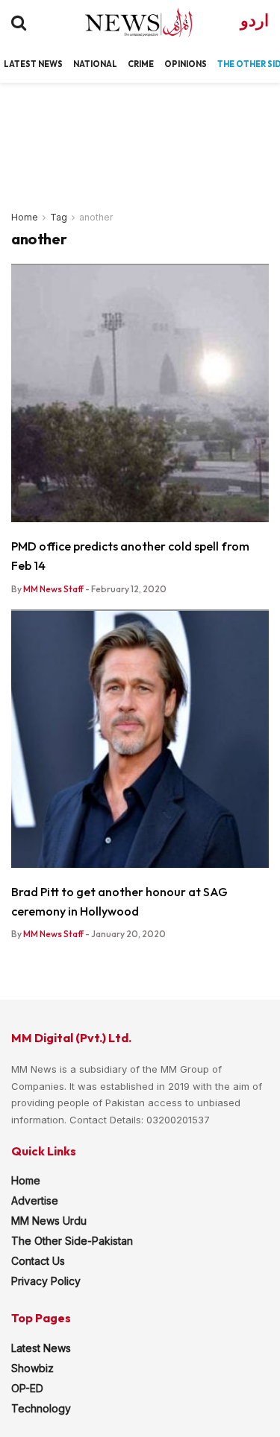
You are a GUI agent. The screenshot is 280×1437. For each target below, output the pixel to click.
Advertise (34, 1200)
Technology (41, 1408)
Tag (58, 217)
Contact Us (38, 1260)
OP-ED (27, 1388)
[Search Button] (18, 22)
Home (24, 217)
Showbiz (32, 1368)
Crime (141, 64)
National (95, 64)
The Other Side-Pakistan (72, 1240)
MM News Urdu (49, 1220)
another (96, 217)
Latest (20, 64)
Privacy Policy (46, 1281)
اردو (254, 20)
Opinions (185, 64)
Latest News (41, 1348)
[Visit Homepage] (126, 22)
